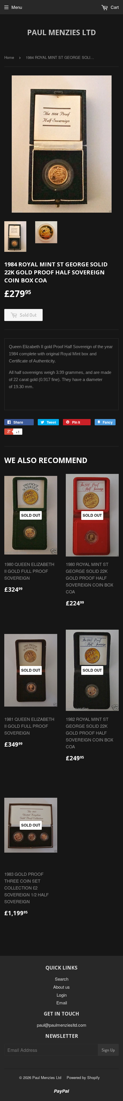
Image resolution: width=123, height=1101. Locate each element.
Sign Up (108, 1050)
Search (61, 979)
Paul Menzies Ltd (61, 32)
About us (61, 987)
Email (61, 1003)
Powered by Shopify (83, 1077)
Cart (114, 7)
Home (9, 57)
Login (62, 995)
